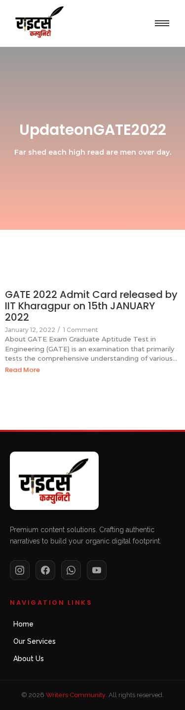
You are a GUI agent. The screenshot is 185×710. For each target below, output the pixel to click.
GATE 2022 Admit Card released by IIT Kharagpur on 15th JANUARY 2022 (91, 306)
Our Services (34, 641)
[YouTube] (97, 570)
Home (23, 624)
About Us (28, 659)
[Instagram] (20, 570)
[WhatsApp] (71, 570)
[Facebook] (45, 570)
